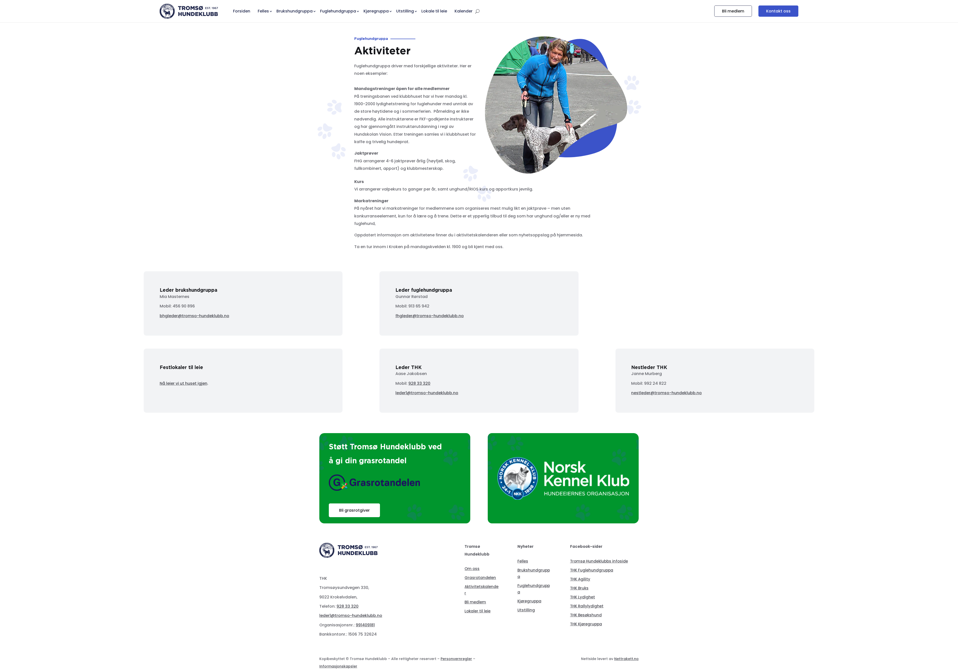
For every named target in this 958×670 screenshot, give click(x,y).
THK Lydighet (582, 597)
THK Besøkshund (586, 615)
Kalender (464, 11)
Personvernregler (456, 658)
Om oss (472, 568)
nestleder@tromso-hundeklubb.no (666, 393)
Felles (522, 561)
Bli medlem (733, 11)
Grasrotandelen (480, 577)
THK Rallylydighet (586, 606)
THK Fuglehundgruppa (591, 570)
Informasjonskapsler (338, 666)
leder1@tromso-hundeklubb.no (426, 393)
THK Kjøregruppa (586, 624)
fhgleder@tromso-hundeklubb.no (429, 316)
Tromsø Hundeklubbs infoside (599, 561)
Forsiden (241, 11)
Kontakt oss (778, 11)
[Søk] (477, 11)
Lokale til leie (434, 11)
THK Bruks (579, 588)
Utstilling (526, 610)
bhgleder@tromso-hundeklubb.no (194, 316)
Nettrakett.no (626, 658)
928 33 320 (419, 383)
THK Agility (580, 579)
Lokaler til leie (477, 611)
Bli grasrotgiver (354, 510)
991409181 (365, 625)
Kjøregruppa (529, 601)
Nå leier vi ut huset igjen (183, 383)
